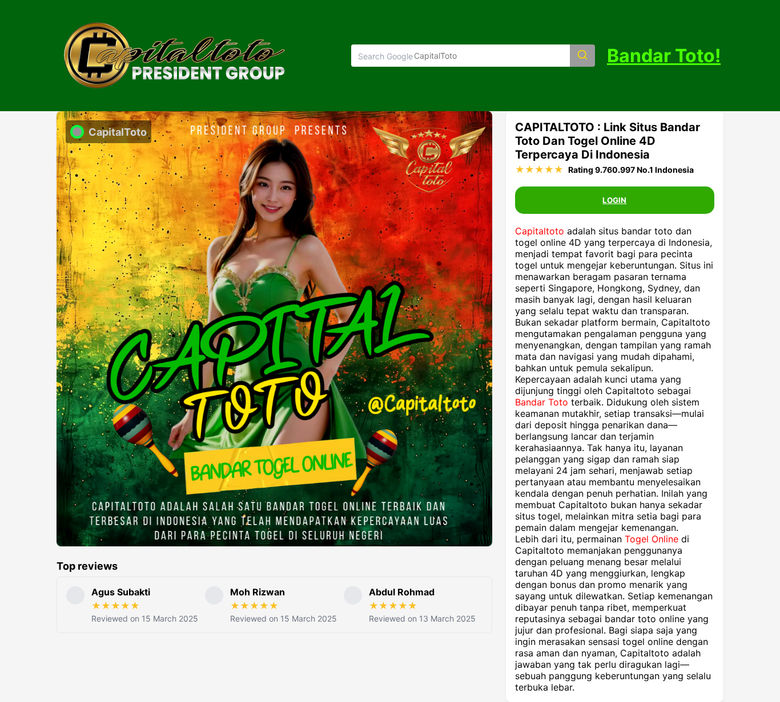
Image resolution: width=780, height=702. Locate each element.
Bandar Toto (541, 402)
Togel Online (651, 539)
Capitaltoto (539, 231)
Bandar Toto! (664, 55)
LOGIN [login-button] (614, 200)
